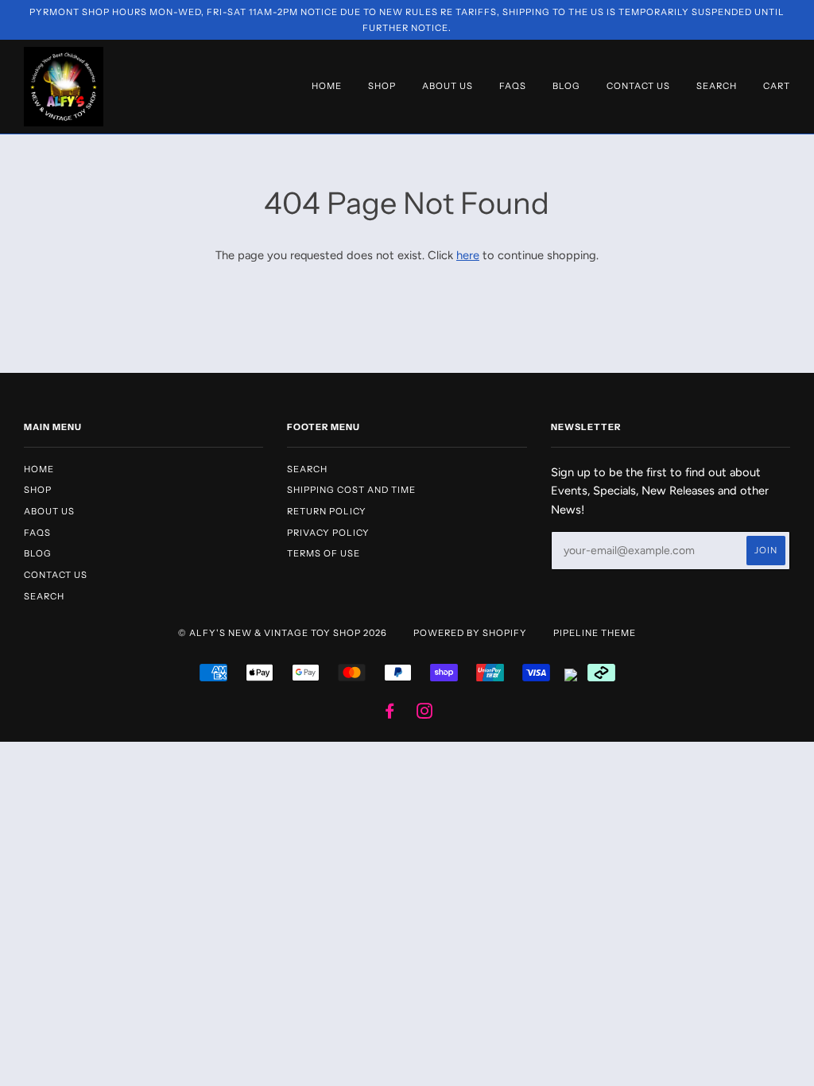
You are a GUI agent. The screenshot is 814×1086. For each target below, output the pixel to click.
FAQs (512, 85)
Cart (776, 85)
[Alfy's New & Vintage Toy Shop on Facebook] (390, 713)
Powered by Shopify (470, 632)
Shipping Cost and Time (351, 489)
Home (327, 85)
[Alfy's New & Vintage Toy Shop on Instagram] (425, 713)
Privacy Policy (328, 532)
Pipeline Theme (594, 632)
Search (716, 85)
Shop (382, 85)
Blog (566, 85)
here (467, 255)
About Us (447, 85)
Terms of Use (323, 553)
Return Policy (326, 511)
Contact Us (638, 85)
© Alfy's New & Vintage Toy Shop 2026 (282, 632)
